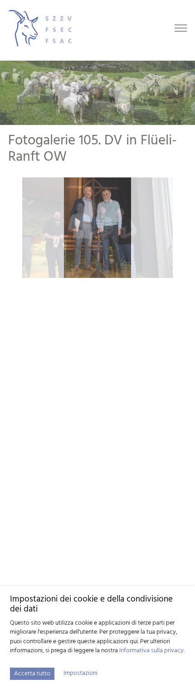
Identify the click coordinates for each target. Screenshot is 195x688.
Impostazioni (80, 673)
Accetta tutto (32, 674)
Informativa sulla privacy (151, 650)
